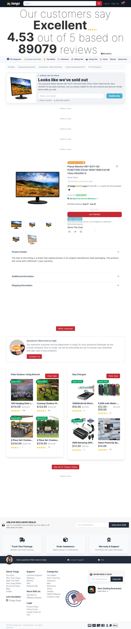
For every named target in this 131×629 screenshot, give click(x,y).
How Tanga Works (13, 583)
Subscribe (117, 579)
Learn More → (103, 591)
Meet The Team (12, 581)
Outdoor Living (53, 597)
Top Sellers (49, 59)
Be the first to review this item (80, 181)
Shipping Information (22, 285)
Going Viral (91, 59)
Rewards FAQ (32, 586)
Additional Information (23, 276)
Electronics (122, 59)
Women (113, 59)
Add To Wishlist (74, 219)
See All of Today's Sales (65, 467)
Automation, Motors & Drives (50, 67)
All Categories (15, 59)
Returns (30, 581)
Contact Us (34, 356)
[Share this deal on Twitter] (75, 231)
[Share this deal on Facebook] (70, 231)
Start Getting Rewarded (109, 588)
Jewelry (50, 591)
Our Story (10, 575)
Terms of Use (32, 609)
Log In (107, 3)
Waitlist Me (114, 96)
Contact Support (77, 560)
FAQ (102, 560)
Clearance (63, 59)
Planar (75, 177)
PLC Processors (95, 67)
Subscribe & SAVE (119, 525)
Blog (8, 589)
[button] (69, 190)
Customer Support (34, 575)
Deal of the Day (53, 578)
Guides (9, 591)
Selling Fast (77, 59)
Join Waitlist (94, 214)
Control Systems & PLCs (75, 67)
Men (49, 583)
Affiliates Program (34, 597)
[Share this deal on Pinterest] (81, 231)
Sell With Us (31, 595)
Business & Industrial (27, 67)
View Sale (52, 376)
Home (104, 59)
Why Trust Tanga (13, 578)
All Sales (11, 67)
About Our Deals (13, 586)
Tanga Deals (15, 600)
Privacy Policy (32, 607)
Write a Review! (65, 328)
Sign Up (115, 3)
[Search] (99, 3)
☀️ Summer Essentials (32, 59)
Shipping (30, 578)
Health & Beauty (53, 594)
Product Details (19, 252)
